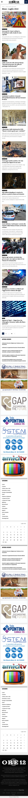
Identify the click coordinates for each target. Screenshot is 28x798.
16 (20, 534)
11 (3, 534)
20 (10, 537)
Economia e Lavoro (6, 490)
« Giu (3, 542)
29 (17, 540)
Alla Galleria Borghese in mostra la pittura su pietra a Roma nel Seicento (13, 193)
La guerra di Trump (6, 500)
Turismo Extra (5, 516)
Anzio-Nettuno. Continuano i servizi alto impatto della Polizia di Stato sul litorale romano (14, 226)
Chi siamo (8, 792)
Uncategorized (5, 518)
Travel (3, 514)
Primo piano (4, 508)
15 (17, 534)
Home (4, 792)
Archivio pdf (13, 792)
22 (17, 537)
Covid (3, 484)
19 (7, 537)
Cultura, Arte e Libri (6, 488)
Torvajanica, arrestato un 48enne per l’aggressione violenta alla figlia (13, 290)
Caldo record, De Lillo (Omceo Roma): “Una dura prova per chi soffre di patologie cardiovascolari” (13, 64)
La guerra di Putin (6, 498)
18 (3, 537)
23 (20, 537)
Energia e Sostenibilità (7, 492)
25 (3, 540)
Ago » (6, 542)
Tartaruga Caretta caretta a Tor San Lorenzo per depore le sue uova (12, 162)
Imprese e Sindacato (6, 496)
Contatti (13, 794)
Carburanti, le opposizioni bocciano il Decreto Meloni (13, 347)
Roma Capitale (4, 29)
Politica (3, 318)
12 (7, 534)
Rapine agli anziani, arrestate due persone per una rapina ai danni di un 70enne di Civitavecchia (13, 259)
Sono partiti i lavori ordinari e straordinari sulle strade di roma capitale (11, 33)
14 (14, 534)
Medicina (4, 502)
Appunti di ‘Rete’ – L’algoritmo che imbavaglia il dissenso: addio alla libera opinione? (13, 322)
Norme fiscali (5, 504)
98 (11, 333)
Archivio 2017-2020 (20, 792)
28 (14, 540)
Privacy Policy (21, 790)
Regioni (3, 510)
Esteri (3, 494)
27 (10, 540)
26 (7, 540)
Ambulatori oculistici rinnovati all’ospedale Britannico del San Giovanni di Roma (14, 98)
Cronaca (4, 486)
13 (10, 534)
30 (20, 540)
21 (14, 537)
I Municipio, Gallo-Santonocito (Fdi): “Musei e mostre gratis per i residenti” (13, 130)
